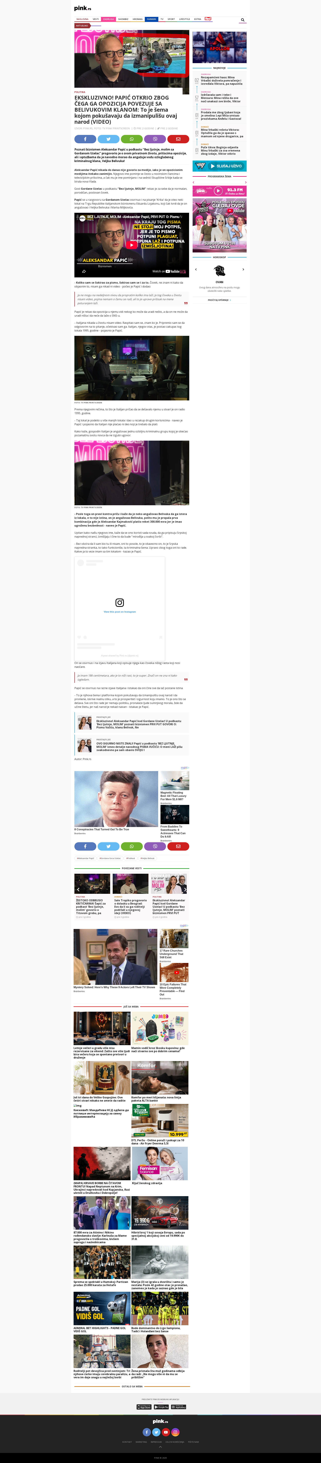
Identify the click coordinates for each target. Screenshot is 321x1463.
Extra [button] (197, 19)
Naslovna (82, 19)
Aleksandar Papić (85, 858)
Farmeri (151, 19)
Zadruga (108, 19)
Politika (79, 92)
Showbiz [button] (123, 19)
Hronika (138, 19)
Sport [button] (171, 19)
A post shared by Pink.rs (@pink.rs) (119, 655)
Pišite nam (193, 1442)
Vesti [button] (96, 19)
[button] (78, 889)
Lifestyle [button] (184, 19)
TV (161, 19)
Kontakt (127, 1442)
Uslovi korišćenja (175, 1442)
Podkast (130, 858)
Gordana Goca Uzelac (110, 858)
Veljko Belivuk (147, 858)
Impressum (156, 1442)
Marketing (141, 1442)
